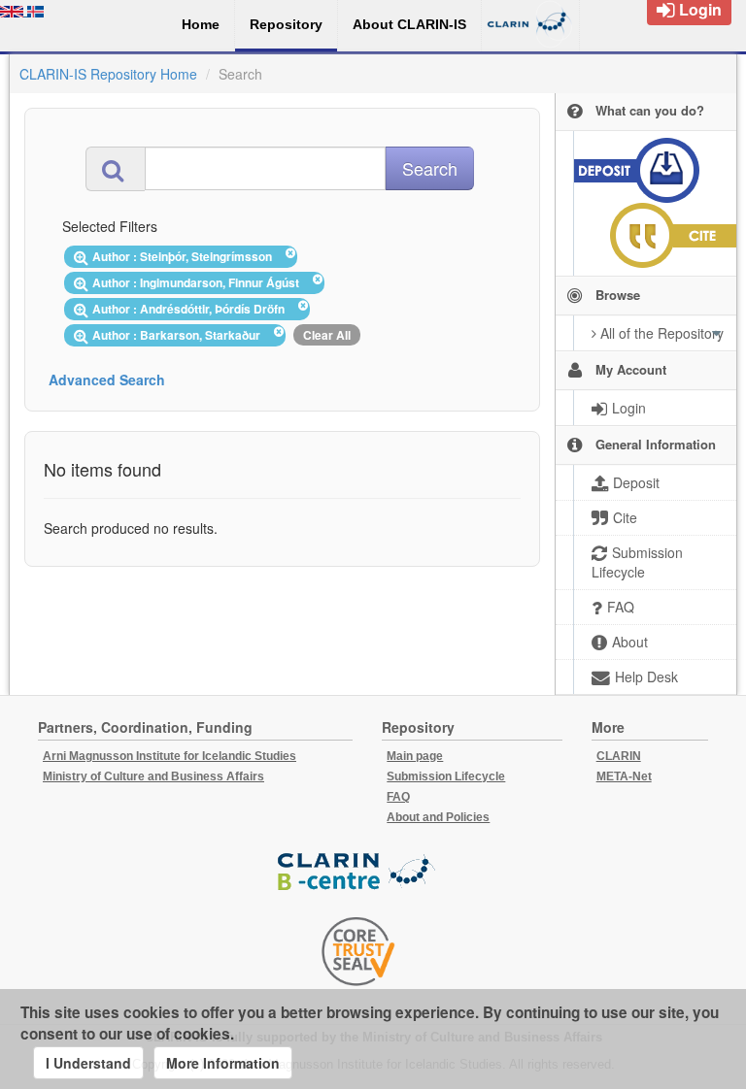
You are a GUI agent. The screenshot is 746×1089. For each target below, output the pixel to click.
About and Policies (438, 817)
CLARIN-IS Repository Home (108, 73)
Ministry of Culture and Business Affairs (153, 776)
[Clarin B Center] (358, 872)
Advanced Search (107, 379)
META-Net (624, 776)
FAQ (398, 797)
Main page (415, 756)
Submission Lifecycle (446, 776)
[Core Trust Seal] (358, 951)
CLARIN (618, 756)
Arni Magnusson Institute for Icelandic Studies (169, 756)
